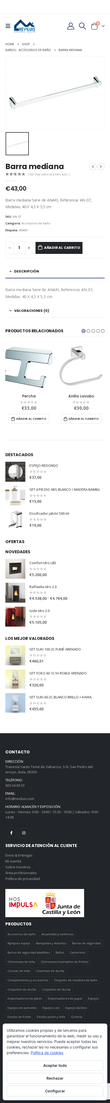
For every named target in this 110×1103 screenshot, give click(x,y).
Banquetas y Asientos (51, 943)
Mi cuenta (13, 861)
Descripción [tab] (26, 271)
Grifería (76, 1017)
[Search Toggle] (82, 26)
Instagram (23, 833)
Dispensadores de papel (65, 998)
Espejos (93, 998)
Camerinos (77, 952)
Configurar (55, 1091)
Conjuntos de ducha (21, 989)
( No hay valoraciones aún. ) (48, 174)
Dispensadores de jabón (24, 998)
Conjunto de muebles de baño (75, 980)
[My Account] (70, 26)
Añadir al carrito (62, 247)
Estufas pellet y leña (51, 1017)
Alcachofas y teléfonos (57, 934)
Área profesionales (21, 872)
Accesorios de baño (36, 223)
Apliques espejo (18, 943)
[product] (28, 366)
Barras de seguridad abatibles (28, 952)
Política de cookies (47, 1052)
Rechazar (55, 1078)
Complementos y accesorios (27, 980)
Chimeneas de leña (21, 962)
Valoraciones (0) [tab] (31, 310)
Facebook (11, 833)
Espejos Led (50, 1008)
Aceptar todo (55, 1065)
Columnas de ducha (50, 971)
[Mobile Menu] (9, 26)
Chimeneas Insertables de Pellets (64, 962)
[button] (83, 331)
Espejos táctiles (76, 1008)
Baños (60, 952)
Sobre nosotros (18, 867)
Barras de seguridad (86, 943)
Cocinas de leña (18, 971)
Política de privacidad (22, 878)
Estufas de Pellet (19, 1017)
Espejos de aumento (22, 1008)
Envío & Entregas (19, 855)
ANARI (23, 230)
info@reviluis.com (19, 798)
